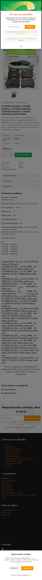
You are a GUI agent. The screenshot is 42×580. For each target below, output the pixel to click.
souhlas (32, 558)
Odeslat (30, 27)
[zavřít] (37, 4)
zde (30, 575)
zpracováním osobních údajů (23, 38)
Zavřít (21, 46)
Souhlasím (27, 568)
